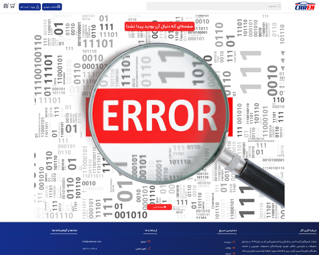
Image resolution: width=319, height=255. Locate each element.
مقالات (228, 248)
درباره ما (227, 242)
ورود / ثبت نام (27, 7)
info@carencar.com (91, 241)
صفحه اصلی (158, 207)
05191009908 (89, 248)
